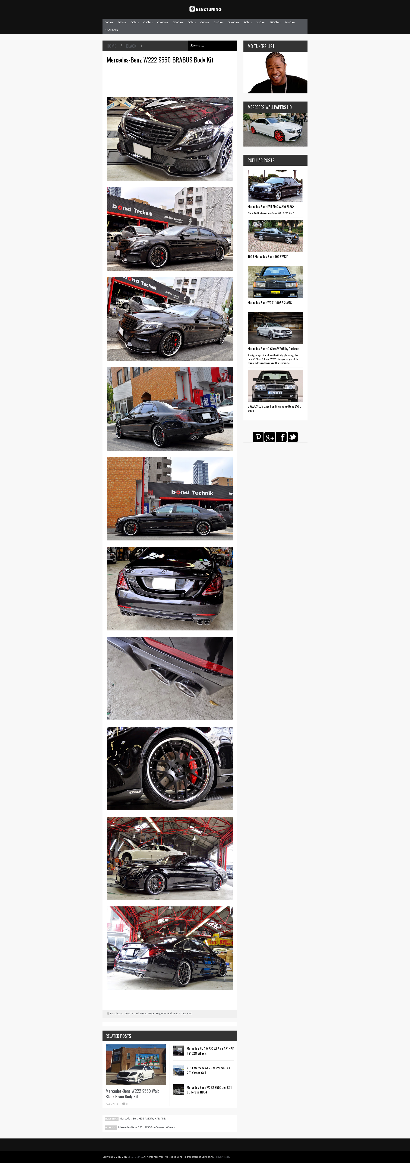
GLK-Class (233, 22)
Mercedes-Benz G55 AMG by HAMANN (143, 1118)
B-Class (122, 22)
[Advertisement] (171, 80)
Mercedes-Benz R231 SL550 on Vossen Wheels (146, 1127)
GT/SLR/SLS (111, 30)
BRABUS (144, 1013)
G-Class (204, 22)
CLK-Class (162, 22)
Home (111, 46)
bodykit (120, 1013)
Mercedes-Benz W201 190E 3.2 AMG (270, 302)
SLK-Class (275, 22)
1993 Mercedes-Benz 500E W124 (268, 256)
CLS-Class (178, 22)
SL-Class (261, 22)
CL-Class (148, 22)
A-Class (109, 22)
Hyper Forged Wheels (161, 1013)
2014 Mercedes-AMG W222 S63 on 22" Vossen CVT (208, 1070)
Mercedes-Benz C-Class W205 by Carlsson (273, 348)
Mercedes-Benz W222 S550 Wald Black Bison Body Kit (133, 1094)
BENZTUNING (135, 1157)
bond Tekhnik (132, 1013)
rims (175, 1013)
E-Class (192, 22)
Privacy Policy (223, 1157)
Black (131, 46)
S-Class (248, 22)
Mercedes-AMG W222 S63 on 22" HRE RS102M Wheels (210, 1051)
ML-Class (290, 22)
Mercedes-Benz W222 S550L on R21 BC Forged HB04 (209, 1089)
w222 (189, 1013)
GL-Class (219, 22)
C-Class (134, 22)
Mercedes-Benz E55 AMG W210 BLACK (271, 206)
